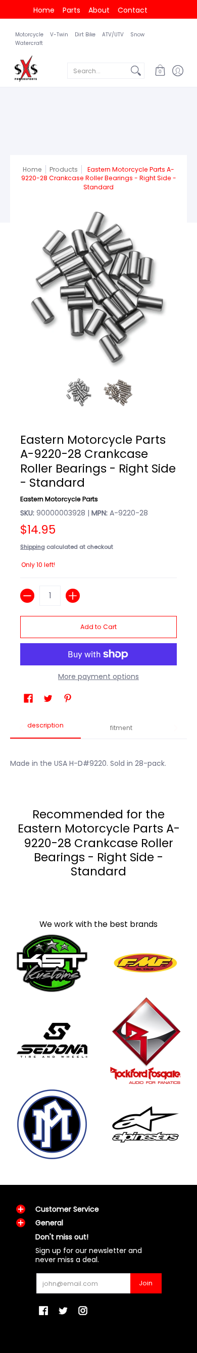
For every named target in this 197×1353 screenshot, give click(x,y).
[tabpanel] (98, 758)
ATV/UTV (113, 34)
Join (146, 1283)
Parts (71, 10)
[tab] (45, 728)
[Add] (73, 596)
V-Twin (59, 34)
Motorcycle (29, 34)
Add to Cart (98, 626)
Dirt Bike (85, 34)
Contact (132, 10)
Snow (137, 34)
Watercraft (29, 43)
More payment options (98, 677)
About (99, 10)
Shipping (32, 547)
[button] (160, 71)
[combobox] (98, 70)
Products (64, 169)
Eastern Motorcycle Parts (59, 499)
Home (44, 10)
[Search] (136, 70)
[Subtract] (27, 596)
